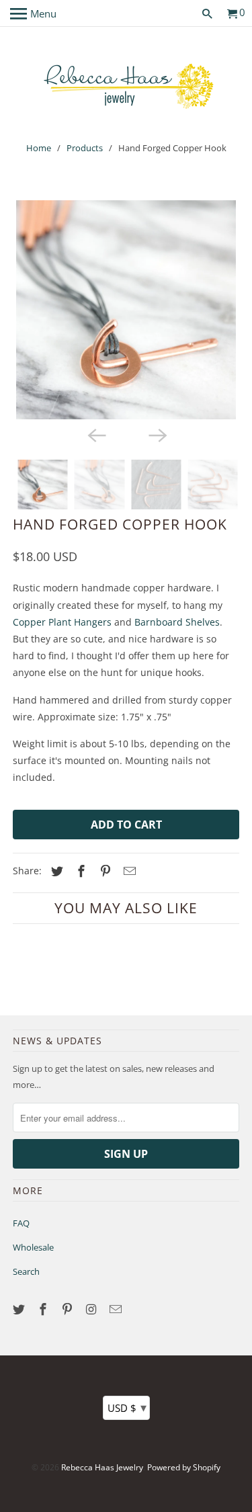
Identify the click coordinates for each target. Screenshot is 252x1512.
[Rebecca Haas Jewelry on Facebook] (44, 1309)
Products (85, 148)
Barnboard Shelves (177, 622)
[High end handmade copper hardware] (125, 309)
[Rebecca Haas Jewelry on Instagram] (92, 1309)
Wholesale (33, 1247)
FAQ (21, 1223)
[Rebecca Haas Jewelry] (126, 85)
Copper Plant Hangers (62, 622)
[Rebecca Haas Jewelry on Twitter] (20, 1309)
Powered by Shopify (183, 1467)
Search (26, 1271)
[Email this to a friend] (127, 871)
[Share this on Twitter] (55, 871)
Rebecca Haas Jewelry (102, 1467)
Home (38, 148)
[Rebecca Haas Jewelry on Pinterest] (68, 1309)
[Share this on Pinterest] (103, 871)
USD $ (127, 1407)
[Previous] (95, 434)
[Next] (156, 434)
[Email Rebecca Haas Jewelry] (116, 1309)
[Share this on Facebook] (79, 871)
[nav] (33, 13)
